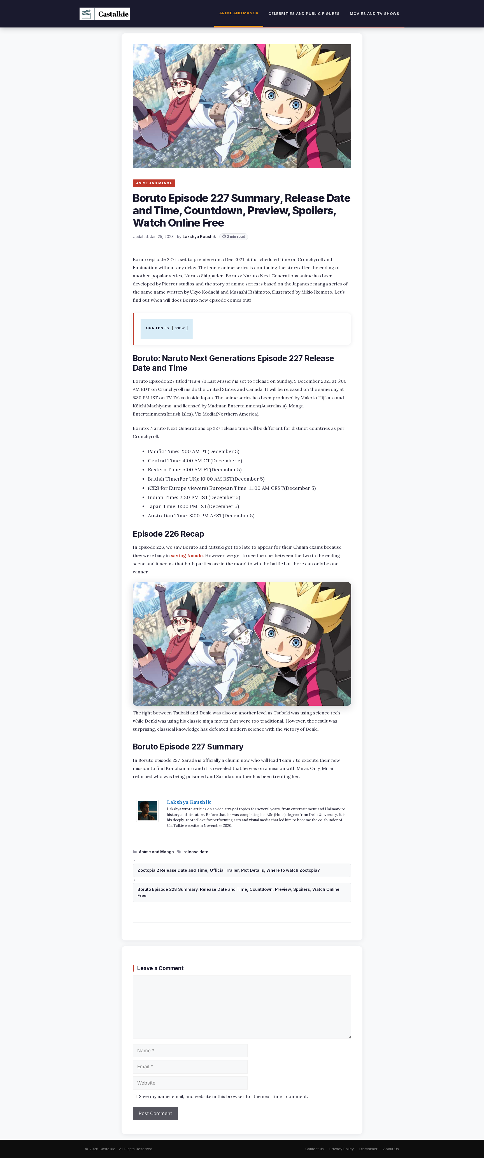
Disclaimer (368, 1149)
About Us (391, 1149)
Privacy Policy (341, 1149)
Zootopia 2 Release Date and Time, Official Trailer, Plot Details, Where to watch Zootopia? (229, 870)
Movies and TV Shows (374, 13)
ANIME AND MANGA (154, 183)
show (180, 327)
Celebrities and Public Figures (304, 13)
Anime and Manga (239, 13)
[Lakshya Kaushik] (147, 820)
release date (195, 852)
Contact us (314, 1149)
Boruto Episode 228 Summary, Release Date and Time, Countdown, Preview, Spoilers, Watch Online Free (238, 892)
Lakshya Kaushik (189, 802)
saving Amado (187, 555)
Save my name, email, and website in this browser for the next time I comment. (223, 1096)
